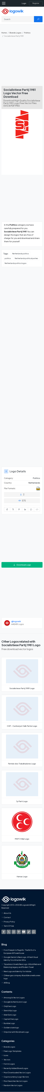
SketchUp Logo (10, 1010)
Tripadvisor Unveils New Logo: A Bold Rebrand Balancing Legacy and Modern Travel (22, 965)
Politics (27, 32)
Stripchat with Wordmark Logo (16, 1032)
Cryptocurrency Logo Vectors (16, 1077)
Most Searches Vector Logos (16, 1081)
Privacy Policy (9, 922)
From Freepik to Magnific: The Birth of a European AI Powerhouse (20, 951)
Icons (6, 1055)
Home (4, 32)
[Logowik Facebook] (3, 932)
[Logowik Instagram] (13, 932)
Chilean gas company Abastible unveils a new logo (22, 976)
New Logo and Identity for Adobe (17, 971)
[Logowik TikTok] (29, 932)
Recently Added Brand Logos (16, 1068)
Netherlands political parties (26, 258)
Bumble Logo (9, 1023)
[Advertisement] (22, 63)
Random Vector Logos (13, 1085)
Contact (7, 917)
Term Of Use (9, 926)
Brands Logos (15, 32)
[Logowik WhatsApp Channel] (34, 932)
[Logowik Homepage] (12, 11)
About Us (7, 913)
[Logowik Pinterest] (18, 932)
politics (8, 258)
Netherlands (34, 482)
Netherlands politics (20, 253)
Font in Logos (9, 1064)
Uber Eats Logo (10, 1015)
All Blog (7, 983)
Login (24, 3)
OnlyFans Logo (10, 1006)
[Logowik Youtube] (24, 932)
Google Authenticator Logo (15, 1002)
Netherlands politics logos (15, 263)
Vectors (7, 1059)
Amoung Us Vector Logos (14, 997)
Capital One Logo (11, 1019)
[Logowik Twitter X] (8, 932)
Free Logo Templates (12, 1051)
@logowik (16, 621)
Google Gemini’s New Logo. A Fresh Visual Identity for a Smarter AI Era (21, 958)
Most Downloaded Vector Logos (17, 1072)
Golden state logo (11, 1027)
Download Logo (23, 564)
